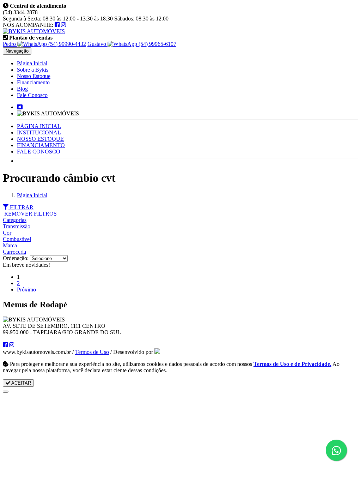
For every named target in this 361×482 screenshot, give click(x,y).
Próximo (26, 290)
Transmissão (16, 226)
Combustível (17, 239)
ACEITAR (20, 383)
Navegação (17, 51)
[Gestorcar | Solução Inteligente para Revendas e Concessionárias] (157, 352)
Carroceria (14, 252)
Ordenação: (16, 258)
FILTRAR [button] (20, 207)
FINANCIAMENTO (41, 145)
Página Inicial (32, 63)
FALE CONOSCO (38, 152)
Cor (7, 233)
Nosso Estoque (33, 76)
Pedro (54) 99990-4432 (44, 44)
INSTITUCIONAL (39, 132)
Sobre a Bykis (32, 70)
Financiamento (33, 82)
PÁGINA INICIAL (39, 126)
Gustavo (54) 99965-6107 (131, 44)
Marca (10, 245)
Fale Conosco (32, 95)
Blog (22, 89)
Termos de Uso (92, 352)
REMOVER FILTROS (30, 214)
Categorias (14, 220)
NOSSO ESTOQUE (40, 139)
